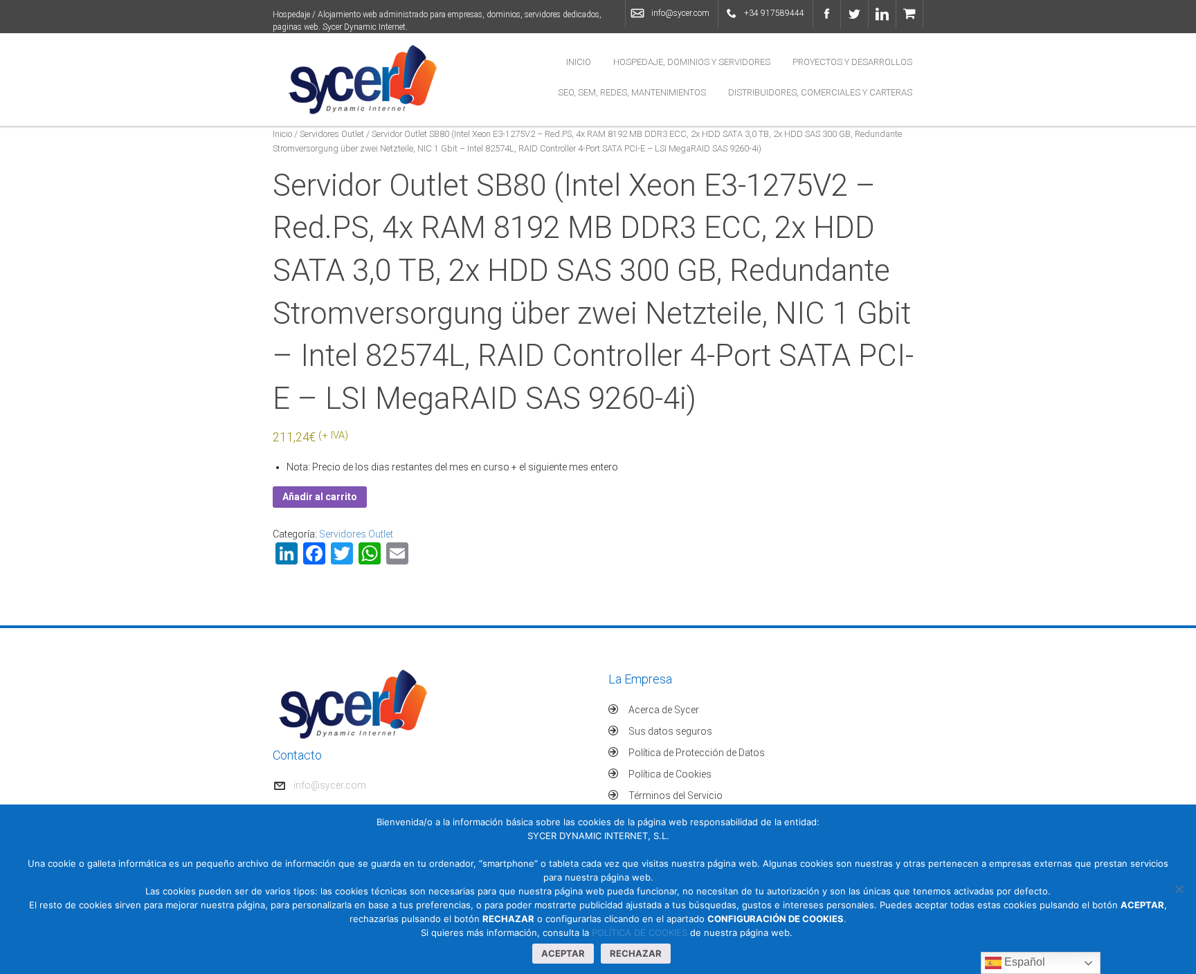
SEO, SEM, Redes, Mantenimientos (632, 92)
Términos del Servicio (675, 795)
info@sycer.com (680, 13)
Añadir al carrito (319, 496)
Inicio (578, 62)
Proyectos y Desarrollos (852, 62)
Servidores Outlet (332, 134)
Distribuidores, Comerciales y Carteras (820, 92)
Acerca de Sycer (663, 709)
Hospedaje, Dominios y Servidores (691, 62)
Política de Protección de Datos (696, 752)
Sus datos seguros (670, 731)
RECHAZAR (636, 953)
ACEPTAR (563, 953)
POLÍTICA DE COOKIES (639, 932)
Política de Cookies (670, 774)
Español (1023, 962)
